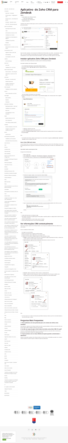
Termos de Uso (7, 297)
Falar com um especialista (8, 303)
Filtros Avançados (7, 87)
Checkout (6, 328)
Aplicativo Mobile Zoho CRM (10, 118)
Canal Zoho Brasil (7, 151)
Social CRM (7, 65)
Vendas (5, 358)
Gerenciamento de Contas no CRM (11, 32)
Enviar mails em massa (8, 164)
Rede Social (6, 63)
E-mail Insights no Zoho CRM (10, 56)
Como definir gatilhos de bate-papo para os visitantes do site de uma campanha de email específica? (11, 243)
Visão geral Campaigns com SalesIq (10, 208)
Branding (5, 377)
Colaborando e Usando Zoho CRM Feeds (11, 74)
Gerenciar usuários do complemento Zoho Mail (11, 272)
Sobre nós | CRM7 (7, 345)
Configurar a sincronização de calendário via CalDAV (10, 129)
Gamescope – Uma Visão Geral (10, 79)
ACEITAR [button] (4, 439)
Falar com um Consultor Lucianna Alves (10, 307)
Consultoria (6, 360)
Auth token (25, 129)
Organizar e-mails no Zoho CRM (10, 52)
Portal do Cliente (7, 195)
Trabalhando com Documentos (10, 138)
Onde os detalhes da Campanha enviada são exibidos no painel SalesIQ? (11, 222)
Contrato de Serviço (7, 351)
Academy (5, 347)
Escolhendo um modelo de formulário (10, 173)
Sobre (24, 438)
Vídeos (5, 183)
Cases (5, 193)
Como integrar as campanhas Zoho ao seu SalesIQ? (10, 205)
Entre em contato (7, 286)
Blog (5, 317)
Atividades (7, 42)
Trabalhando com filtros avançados (11, 89)
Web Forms (7, 110)
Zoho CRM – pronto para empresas (11, 24)
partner (5, 356)
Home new (6, 343)
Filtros (5, 179)
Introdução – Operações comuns (10, 22)
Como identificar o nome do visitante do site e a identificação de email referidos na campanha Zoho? (11, 253)
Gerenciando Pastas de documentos (11, 140)
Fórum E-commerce (7, 319)
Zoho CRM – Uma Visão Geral (9, 8)
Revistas (5, 375)
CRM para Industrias (7, 321)
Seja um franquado (7, 370)
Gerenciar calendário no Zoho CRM (11, 126)
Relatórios (7, 99)
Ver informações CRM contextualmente (28, 19)
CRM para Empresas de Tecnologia (10, 282)
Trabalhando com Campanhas (10, 108)
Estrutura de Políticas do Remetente (10, 175)
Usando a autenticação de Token (31, 149)
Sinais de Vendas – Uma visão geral (11, 71)
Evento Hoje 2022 (7, 341)
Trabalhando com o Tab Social (10, 67)
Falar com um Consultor (8, 301)
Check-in (5, 91)
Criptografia (6, 266)
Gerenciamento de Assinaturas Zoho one (11, 191)
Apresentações (6, 393)
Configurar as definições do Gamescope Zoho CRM (9, 84)
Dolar (5, 145)
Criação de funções (7, 260)
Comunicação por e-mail (8, 50)
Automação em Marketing (8, 104)
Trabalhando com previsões (9, 40)
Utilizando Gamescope (9, 81)
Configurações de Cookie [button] (6, 438)
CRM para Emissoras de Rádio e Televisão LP (11, 313)
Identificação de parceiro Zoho (9, 171)
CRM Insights (6, 95)
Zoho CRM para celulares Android (10, 122)
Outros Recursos (7, 142)
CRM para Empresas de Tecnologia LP (10, 299)
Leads (6, 30)
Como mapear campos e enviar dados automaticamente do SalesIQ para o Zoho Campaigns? (11, 211)
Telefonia (6, 58)
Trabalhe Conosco (41, 438)
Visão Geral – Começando (9, 13)
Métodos (5, 166)
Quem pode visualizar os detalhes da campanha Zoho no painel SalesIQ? (10, 216)
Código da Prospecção (8, 388)
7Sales (5, 391)
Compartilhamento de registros (9, 264)
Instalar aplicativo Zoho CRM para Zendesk (29, 17)
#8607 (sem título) (7, 181)
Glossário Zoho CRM (7, 292)
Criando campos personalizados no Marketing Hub (10, 202)
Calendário (6, 124)
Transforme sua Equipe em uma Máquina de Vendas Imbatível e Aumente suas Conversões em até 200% (11, 381)
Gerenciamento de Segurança (9, 274)
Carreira (5, 290)
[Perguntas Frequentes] (26, 20)
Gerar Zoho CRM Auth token (28, 18)
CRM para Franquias (7, 330)
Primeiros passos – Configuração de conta (11, 16)
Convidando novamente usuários (9, 258)
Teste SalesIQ (6, 365)
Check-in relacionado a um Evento (10, 93)
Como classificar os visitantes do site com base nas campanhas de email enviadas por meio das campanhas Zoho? (11, 226)
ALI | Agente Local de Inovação (9, 386)
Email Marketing (8, 54)
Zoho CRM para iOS (8, 120)
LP (4, 384)
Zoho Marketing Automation (9, 280)
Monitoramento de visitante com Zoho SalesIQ (11, 47)
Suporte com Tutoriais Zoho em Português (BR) (9, 156)
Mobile (5, 116)
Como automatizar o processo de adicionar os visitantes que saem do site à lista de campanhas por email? (11, 248)
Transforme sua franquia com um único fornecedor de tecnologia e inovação (10, 373)
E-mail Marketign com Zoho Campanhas (9, 113)
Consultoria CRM (7, 349)
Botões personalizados (8, 162)
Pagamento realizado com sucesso (10, 336)
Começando (6, 11)
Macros (5, 132)
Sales (5, 315)
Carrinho (5, 324)
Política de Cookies (7, 288)
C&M (5, 353)
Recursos (5, 147)
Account (5, 332)
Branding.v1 (6, 284)
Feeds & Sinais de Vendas (8, 69)
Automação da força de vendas (10, 28)
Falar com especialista (8, 305)
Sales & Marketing (7, 153)
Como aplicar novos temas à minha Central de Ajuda (10, 277)
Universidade (6, 189)
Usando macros (8, 134)
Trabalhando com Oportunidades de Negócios (11, 38)
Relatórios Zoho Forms (8, 256)
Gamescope (6, 77)
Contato (29, 438)
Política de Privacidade (8, 295)
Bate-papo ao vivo (7, 44)
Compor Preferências (7, 177)
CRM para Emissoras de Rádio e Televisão (11, 309)
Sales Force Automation (8, 26)
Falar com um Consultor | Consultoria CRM (10, 363)
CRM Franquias (6, 334)
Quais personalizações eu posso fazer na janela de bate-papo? (11, 187)
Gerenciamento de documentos (9, 136)
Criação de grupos (7, 262)
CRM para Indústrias (7, 326)
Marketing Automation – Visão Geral (11, 106)
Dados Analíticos (8, 97)
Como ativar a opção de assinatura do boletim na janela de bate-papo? (10, 219)
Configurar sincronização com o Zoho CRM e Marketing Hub (10, 199)
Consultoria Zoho (7, 149)
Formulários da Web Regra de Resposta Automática (10, 160)
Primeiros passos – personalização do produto (11, 19)
